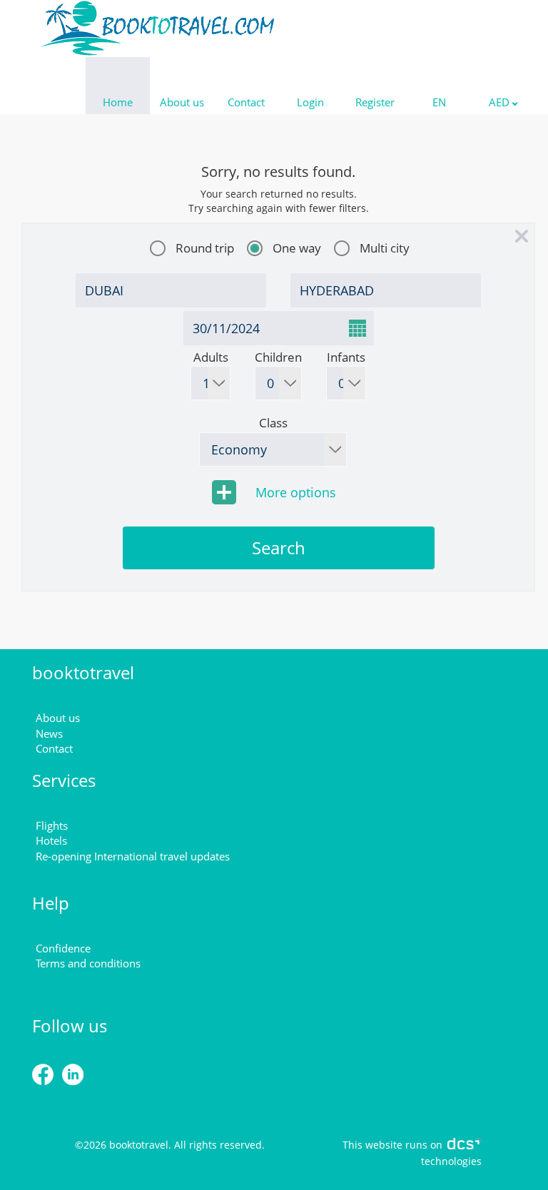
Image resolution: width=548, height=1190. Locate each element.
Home (118, 102)
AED (500, 102)
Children (278, 357)
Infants (346, 357)
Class (273, 423)
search (278, 547)
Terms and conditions (88, 963)
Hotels (51, 840)
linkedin (104, 1075)
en (439, 102)
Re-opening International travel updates (133, 856)
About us (182, 102)
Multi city (385, 248)
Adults (210, 357)
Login (310, 102)
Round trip (205, 248)
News (49, 733)
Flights (52, 825)
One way (297, 248)
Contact (246, 102)
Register (375, 102)
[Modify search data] (521, 237)
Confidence (63, 948)
